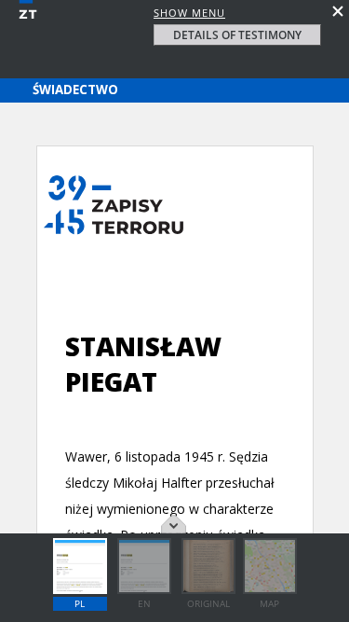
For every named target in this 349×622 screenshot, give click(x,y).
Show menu (189, 13)
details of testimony (237, 35)
